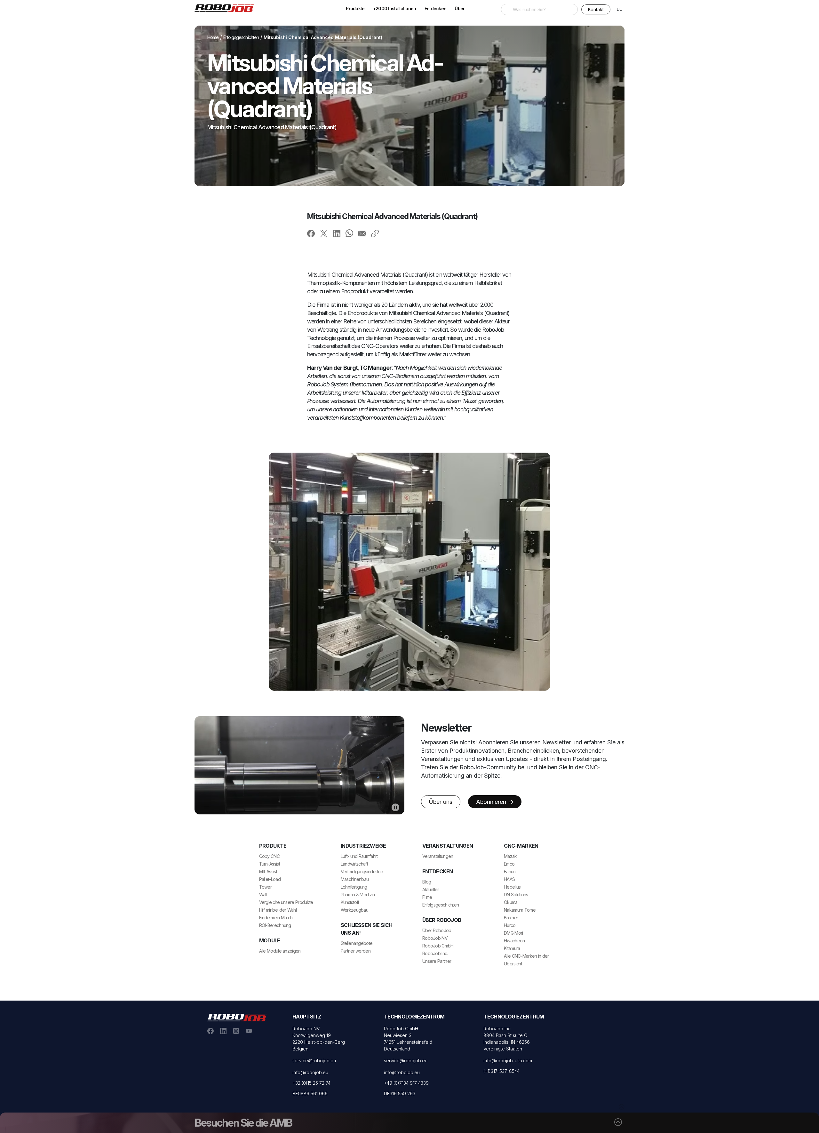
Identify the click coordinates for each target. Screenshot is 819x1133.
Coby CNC (269, 856)
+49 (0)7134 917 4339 (406, 1083)
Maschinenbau (355, 879)
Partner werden (355, 951)
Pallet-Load (270, 879)
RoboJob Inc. (435, 953)
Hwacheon (514, 940)
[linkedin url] (223, 1030)
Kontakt (596, 9)
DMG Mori (513, 933)
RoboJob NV (435, 938)
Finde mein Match (276, 917)
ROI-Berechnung (275, 925)
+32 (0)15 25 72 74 (311, 1083)
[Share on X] (324, 233)
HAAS (509, 879)
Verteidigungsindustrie (362, 871)
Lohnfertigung (354, 887)
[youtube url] (249, 1030)
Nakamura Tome (520, 910)
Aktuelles (431, 889)
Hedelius (512, 887)
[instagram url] (236, 1030)
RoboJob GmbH (438, 945)
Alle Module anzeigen (280, 951)
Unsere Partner (436, 961)
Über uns (440, 801)
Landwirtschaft (354, 864)
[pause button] (395, 807)
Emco (509, 864)
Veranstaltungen (437, 856)
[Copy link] (375, 233)
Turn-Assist (269, 864)
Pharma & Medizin (358, 894)
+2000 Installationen (394, 8)
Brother (511, 917)
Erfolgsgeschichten (241, 37)
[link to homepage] (226, 7)
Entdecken (436, 8)
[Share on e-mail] (362, 233)
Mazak (510, 856)
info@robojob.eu (310, 1072)
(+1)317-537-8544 (501, 1071)
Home (213, 37)
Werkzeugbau (354, 910)
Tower (265, 887)
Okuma (511, 902)
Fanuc (510, 871)
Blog (426, 881)
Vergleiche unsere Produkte (286, 902)
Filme (427, 897)
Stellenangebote (357, 943)
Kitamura (512, 948)
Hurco (510, 925)
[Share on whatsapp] (349, 233)
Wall (263, 894)
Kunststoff (350, 902)
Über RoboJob (436, 930)
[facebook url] (210, 1030)
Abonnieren (492, 801)
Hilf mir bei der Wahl (278, 910)
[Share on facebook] (311, 233)
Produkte (355, 8)
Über (460, 8)
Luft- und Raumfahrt (359, 856)
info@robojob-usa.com (507, 1060)
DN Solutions (516, 894)
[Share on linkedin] (336, 233)
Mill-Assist (268, 871)
